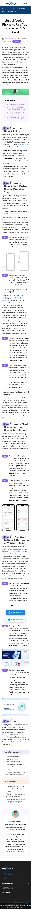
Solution (13, 9)
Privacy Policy (6, 903)
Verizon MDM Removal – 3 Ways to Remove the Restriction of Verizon (14, 759)
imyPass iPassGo (17, 551)
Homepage (5, 9)
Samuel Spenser (15, 821)
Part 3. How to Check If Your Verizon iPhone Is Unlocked (16, 113)
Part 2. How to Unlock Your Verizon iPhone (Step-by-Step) (16, 108)
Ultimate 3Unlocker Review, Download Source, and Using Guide (15, 766)
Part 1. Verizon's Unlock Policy (16, 104)
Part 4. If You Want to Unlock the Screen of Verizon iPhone (16, 118)
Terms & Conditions (19, 903)
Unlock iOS (21, 9)
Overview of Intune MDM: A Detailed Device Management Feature (15, 788)
